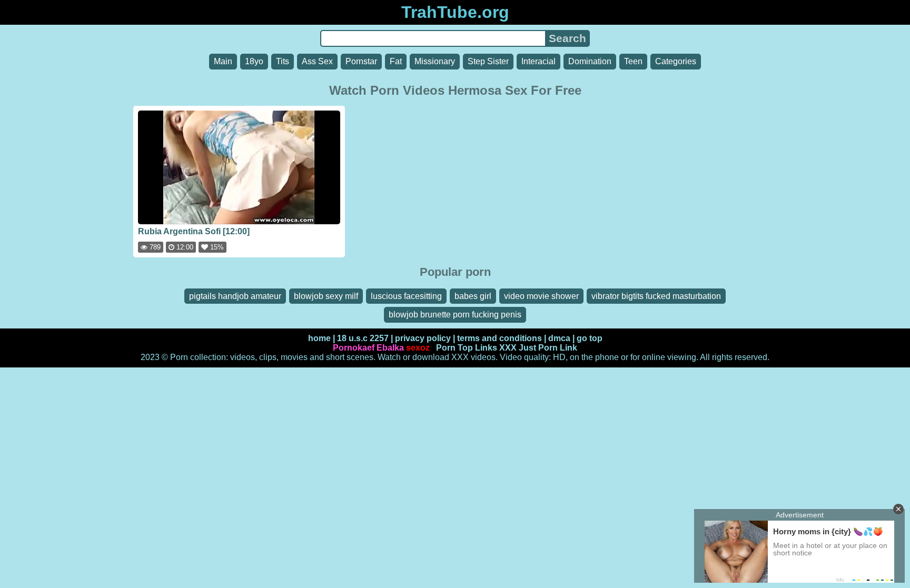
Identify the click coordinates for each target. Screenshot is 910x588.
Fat (396, 61)
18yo (254, 61)
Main (223, 61)
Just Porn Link (548, 347)
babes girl (472, 296)
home (319, 338)
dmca (559, 338)
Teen (633, 61)
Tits (282, 61)
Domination (589, 61)
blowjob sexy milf (326, 296)
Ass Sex (317, 61)
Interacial (538, 61)
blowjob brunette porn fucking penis (455, 314)
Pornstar (361, 61)
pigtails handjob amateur (235, 296)
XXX (508, 347)
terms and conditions (499, 338)
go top (589, 338)
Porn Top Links (466, 347)
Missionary (434, 61)
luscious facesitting (406, 296)
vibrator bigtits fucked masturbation (656, 296)
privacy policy (423, 338)
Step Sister (488, 61)
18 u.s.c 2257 (363, 338)
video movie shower (541, 296)
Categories (675, 61)
